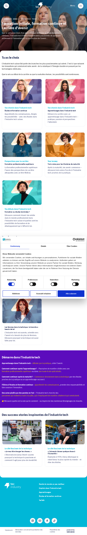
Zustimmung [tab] (15, 246)
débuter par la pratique (41, 363)
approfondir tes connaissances (47, 385)
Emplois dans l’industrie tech (50, 488)
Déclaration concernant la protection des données (29, 531)
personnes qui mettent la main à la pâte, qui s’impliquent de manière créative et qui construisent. (41, 396)
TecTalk (41, 500)
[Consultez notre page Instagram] (32, 520)
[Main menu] (80, 6)
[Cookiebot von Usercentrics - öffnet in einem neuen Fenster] (74, 239)
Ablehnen (16, 293)
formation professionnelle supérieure (16, 371)
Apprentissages (45, 492)
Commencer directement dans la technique (52, 377)
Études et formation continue (50, 496)
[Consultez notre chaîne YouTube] (40, 520)
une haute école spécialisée (50, 371)
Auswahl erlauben (43, 293)
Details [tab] (43, 246)
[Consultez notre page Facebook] (47, 520)
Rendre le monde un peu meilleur (51, 484)
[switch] (33, 284)
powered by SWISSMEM (71, 531)
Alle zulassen (71, 293)
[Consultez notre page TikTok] (54, 520)
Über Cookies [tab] (72, 246)
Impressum (9, 530)
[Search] (6, 6)
